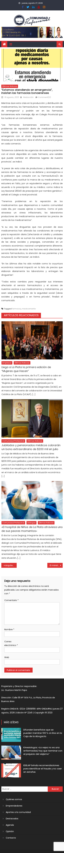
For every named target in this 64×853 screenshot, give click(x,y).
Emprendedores (14, 805)
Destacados (12, 818)
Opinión (10, 831)
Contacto (11, 837)
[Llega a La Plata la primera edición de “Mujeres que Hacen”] (32, 340)
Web (6, 657)
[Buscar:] (24, 788)
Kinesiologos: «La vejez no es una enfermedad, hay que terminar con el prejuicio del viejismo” (42, 751)
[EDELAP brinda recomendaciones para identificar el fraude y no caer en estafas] (11, 770)
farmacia (16, 308)
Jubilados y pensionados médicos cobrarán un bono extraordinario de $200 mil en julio (30, 447)
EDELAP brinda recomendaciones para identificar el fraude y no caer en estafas (42, 768)
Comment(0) (44, 97)
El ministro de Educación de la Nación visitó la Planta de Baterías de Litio (56, 565)
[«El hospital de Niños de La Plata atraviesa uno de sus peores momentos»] (32, 500)
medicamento (29, 308)
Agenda (10, 824)
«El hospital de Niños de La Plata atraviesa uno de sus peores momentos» (32, 529)
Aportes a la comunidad (18, 812)
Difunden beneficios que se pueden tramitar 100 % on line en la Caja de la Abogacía (42, 733)
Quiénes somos (14, 799)
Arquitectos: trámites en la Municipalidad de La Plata (11, 565)
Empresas (6, 363)
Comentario (11, 600)
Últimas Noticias (9, 86)
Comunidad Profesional (13, 441)
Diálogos (31, 522)
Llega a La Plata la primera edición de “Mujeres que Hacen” (26, 369)
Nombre (9, 629)
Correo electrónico (11, 643)
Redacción (28, 97)
